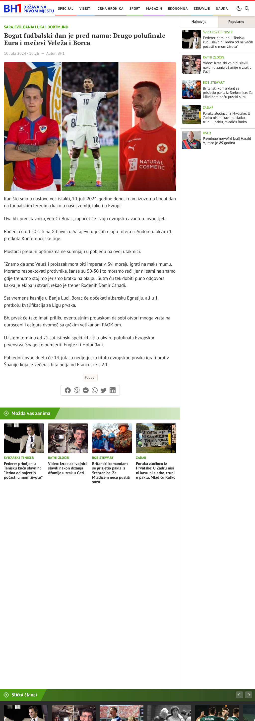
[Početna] (29, 8)
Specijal (65, 8)
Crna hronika (110, 8)
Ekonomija (178, 8)
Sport (134, 8)
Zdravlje (202, 8)
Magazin (154, 8)
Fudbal (90, 377)
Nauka (222, 8)
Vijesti (85, 8)
